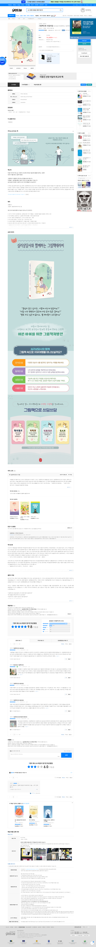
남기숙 (40, 28)
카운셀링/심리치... (31, 18)
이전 (12, 644)
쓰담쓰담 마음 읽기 (14, 516)
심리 (24, 18)
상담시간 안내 (86, 935)
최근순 (62, 643)
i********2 (18, 718)
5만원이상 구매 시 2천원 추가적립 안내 (60, 41)
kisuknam (12, 534)
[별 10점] (19, 750)
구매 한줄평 (58, 777)
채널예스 (37, 15)
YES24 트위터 (78, 927)
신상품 (21, 15)
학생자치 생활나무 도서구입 (83, 180)
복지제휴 (48, 927)
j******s (18, 649)
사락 (41, 15)
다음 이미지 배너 (72, 149)
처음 (11, 644)
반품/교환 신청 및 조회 (30, 869)
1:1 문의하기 (74, 935)
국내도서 (13, 18)
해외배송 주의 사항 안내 (84, 48)
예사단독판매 (70, 15)
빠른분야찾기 (11, 15)
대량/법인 (90, 15)
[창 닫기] (58, 54)
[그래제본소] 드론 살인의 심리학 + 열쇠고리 (87, 136)
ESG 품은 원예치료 (86, 142)
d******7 (18, 685)
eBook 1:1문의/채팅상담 (83, 933)
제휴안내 (43, 927)
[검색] (61, 10)
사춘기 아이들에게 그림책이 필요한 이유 (20, 493)
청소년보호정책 (28, 927)
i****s (79, 178)
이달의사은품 (76, 15)
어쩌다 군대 (33, 516)
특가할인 (81, 15)
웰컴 (9, 18)
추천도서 (85, 15)
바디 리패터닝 (32, 819)
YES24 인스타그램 (80, 927)
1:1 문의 (36, 869)
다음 (18, 644)
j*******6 (19, 666)
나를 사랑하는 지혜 (86, 150)
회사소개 (7, 927)
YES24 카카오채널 (75, 927)
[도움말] (43, 39)
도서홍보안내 (34, 927)
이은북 (44, 28)
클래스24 (48, 15)
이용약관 (15, 927)
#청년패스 (10, 122)
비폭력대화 (85, 93)
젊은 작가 (65, 15)
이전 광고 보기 (90, 12)
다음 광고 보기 (91, 12)
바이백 (28, 15)
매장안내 (32, 15)
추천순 (66, 643)
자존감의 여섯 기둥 (86, 123)
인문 (19, 18)
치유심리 (39, 18)
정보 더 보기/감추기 (47, 30)
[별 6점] (16, 750)
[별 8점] (17, 750)
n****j (18, 701)
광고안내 (39, 927)
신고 (27, 649)
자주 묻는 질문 (80, 935)
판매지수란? (60, 30)
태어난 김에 (49, 58)
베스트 (17, 15)
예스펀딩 (44, 15)
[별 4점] (14, 750)
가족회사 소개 (86, 927)
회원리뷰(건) (51, 30)
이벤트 (24, 15)
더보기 (88, 91)
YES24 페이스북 (77, 927)
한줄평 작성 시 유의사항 (71, 751)
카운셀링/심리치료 (22, 112)
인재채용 (11, 927)
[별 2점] (12, 750)
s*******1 (33, 793)
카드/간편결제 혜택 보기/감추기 (59, 46)
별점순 (70, 643)
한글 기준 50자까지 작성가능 (17, 754)
